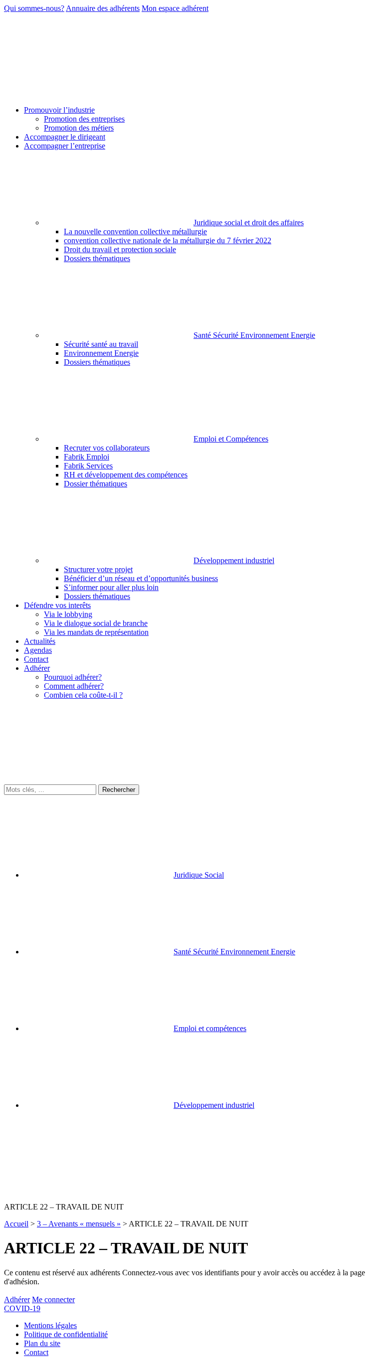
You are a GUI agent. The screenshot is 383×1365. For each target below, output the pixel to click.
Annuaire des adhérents (103, 8)
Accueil (16, 1223)
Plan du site (42, 1343)
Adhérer (17, 1299)
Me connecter (53, 1299)
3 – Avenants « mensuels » (79, 1223)
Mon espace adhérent (175, 8)
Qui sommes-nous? (34, 8)
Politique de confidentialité (66, 1334)
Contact (36, 1352)
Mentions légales (50, 1325)
